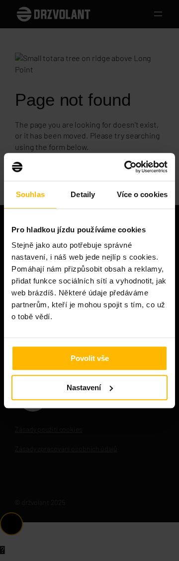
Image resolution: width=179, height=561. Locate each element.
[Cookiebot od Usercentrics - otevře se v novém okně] (126, 166)
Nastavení (84, 387)
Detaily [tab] (83, 194)
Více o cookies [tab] (142, 194)
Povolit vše (90, 358)
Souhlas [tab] (30, 194)
